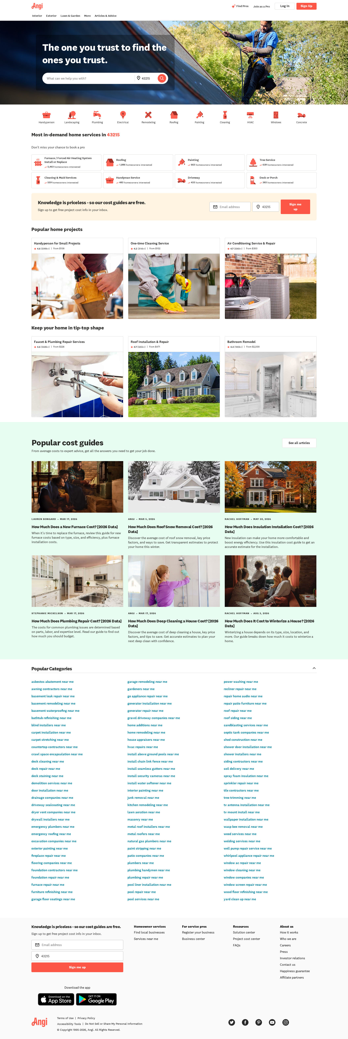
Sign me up (295, 206)
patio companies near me (145, 856)
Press (284, 952)
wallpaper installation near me (246, 819)
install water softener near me (149, 783)
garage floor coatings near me (53, 899)
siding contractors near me (243, 761)
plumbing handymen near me (148, 870)
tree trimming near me (240, 798)
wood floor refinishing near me (246, 892)
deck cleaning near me (47, 761)
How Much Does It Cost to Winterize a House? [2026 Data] (269, 623)
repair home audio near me (243, 696)
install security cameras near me (151, 776)
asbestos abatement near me (52, 682)
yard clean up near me (240, 899)
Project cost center (246, 939)
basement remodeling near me (53, 703)
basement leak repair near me (53, 696)
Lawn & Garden (70, 16)
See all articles (299, 443)
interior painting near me (145, 790)
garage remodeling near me (147, 682)
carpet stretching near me (50, 740)
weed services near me (240, 834)
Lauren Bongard (44, 519)
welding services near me (242, 841)
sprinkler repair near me (241, 783)
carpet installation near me (51, 732)
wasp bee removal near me (243, 827)
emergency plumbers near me (52, 827)
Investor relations (292, 958)
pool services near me (143, 899)
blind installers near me (48, 725)
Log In (284, 6)
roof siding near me (238, 718)
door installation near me (49, 790)
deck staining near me (47, 776)
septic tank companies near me (246, 732)
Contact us (287, 964)
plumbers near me (140, 863)
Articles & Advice (105, 16)
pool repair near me (141, 892)
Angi (131, 519)
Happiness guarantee (295, 971)
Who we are (288, 939)
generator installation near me (149, 703)
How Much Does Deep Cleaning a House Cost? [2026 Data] (173, 623)
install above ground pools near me (153, 754)
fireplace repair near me (48, 856)
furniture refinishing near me (51, 892)
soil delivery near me (239, 769)
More (87, 16)
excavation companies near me (53, 841)
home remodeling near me (146, 732)
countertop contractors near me (54, 747)
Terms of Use (65, 1018)
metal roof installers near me (148, 827)
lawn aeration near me (143, 812)
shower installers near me (242, 754)
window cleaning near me (242, 870)
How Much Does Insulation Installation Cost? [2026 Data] (269, 529)
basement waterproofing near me (55, 711)
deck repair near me (45, 769)
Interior (37, 16)
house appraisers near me (146, 740)
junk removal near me (143, 798)
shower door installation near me (248, 747)
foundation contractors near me (54, 870)
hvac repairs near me (142, 747)
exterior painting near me (49, 848)
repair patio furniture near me (245, 703)
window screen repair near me (245, 885)
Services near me (146, 939)
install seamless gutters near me (151, 769)
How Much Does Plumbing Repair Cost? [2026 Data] (77, 621)
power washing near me (241, 682)
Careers (285, 945)
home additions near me (144, 725)
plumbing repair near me (145, 877)
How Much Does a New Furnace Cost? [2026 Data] (75, 526)
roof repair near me (238, 711)
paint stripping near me (144, 848)
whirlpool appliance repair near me (249, 856)
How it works (289, 932)
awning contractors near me (51, 689)
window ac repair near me (242, 863)
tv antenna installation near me (246, 805)
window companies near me (244, 877)
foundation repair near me (50, 877)
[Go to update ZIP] (139, 78)
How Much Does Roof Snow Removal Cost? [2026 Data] (170, 529)
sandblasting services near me (246, 725)
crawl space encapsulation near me (57, 754)
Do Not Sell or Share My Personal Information (113, 1024)
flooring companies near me (51, 863)
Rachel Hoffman (237, 519)
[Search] (162, 78)
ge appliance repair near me (147, 696)
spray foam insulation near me (246, 776)
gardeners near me (140, 689)
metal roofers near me (143, 834)
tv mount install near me (242, 812)
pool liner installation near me (149, 885)
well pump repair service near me (248, 848)
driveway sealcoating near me (53, 805)
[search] (162, 78)
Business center (193, 939)
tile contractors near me (241, 790)
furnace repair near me (47, 885)
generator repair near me (145, 711)
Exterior (51, 16)
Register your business (198, 932)
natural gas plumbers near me (149, 841)
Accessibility (69, 1024)
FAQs (236, 945)
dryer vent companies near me (53, 812)
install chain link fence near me (150, 761)
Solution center (244, 932)
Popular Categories (51, 668)
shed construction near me (243, 740)
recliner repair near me (240, 689)
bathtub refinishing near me (51, 718)
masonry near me (140, 819)
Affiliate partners (292, 977)
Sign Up (306, 6)
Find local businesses (149, 932)
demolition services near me (51, 783)
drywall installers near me (50, 819)
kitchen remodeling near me (147, 805)
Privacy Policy (86, 1018)
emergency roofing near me (51, 834)
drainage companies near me (52, 798)
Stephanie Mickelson (47, 613)
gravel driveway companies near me (153, 718)
